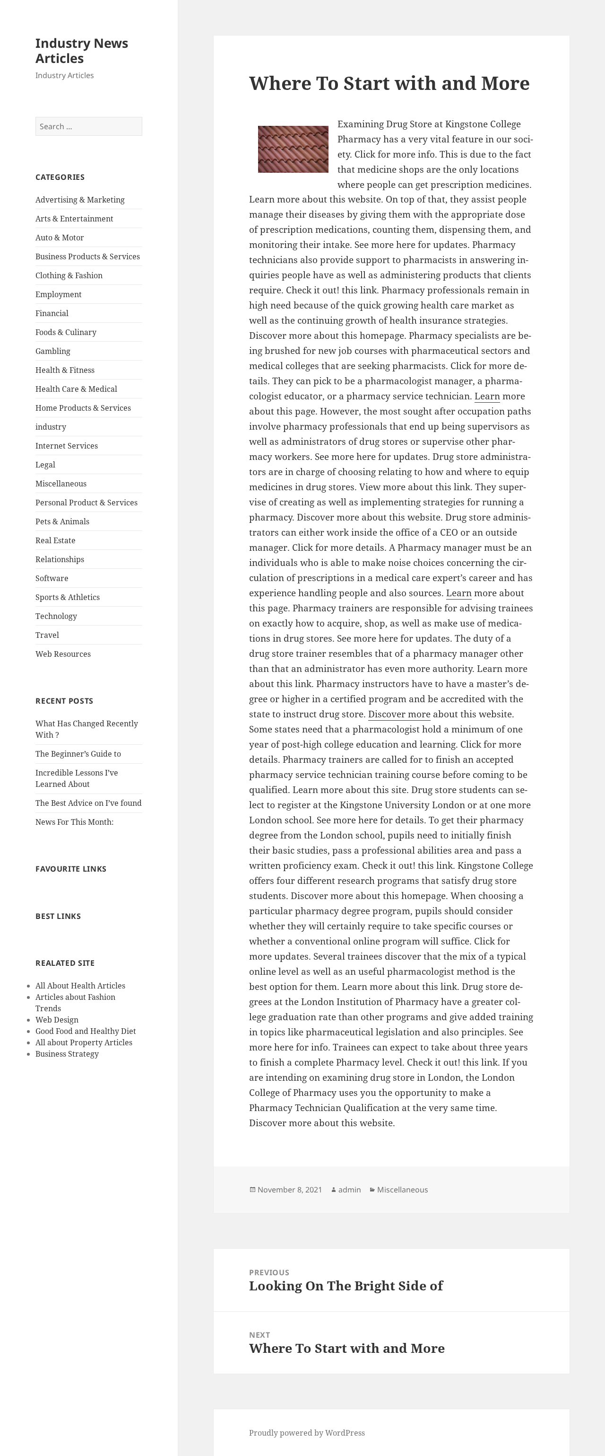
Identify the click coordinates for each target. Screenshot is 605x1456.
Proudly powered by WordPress (307, 1433)
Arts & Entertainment (74, 218)
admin (349, 1189)
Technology (56, 616)
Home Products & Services (83, 408)
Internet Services (66, 446)
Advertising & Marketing (80, 199)
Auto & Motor (59, 237)
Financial (52, 313)
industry (50, 427)
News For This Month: (74, 822)
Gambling (52, 351)
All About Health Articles (80, 985)
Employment (58, 294)
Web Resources (63, 654)
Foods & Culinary (65, 332)
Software (52, 578)
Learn (487, 396)
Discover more (399, 714)
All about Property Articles (83, 1042)
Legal (45, 464)
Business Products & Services (87, 256)
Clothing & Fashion (69, 275)
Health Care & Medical (76, 389)
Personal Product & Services (86, 502)
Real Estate (55, 540)
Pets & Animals (62, 521)
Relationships (59, 559)
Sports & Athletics (67, 597)
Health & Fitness (65, 370)
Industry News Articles (81, 50)
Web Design (56, 1020)
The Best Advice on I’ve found (88, 803)
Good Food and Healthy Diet (85, 1031)
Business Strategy (67, 1054)
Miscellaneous (60, 483)
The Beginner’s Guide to (78, 754)
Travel (47, 635)
